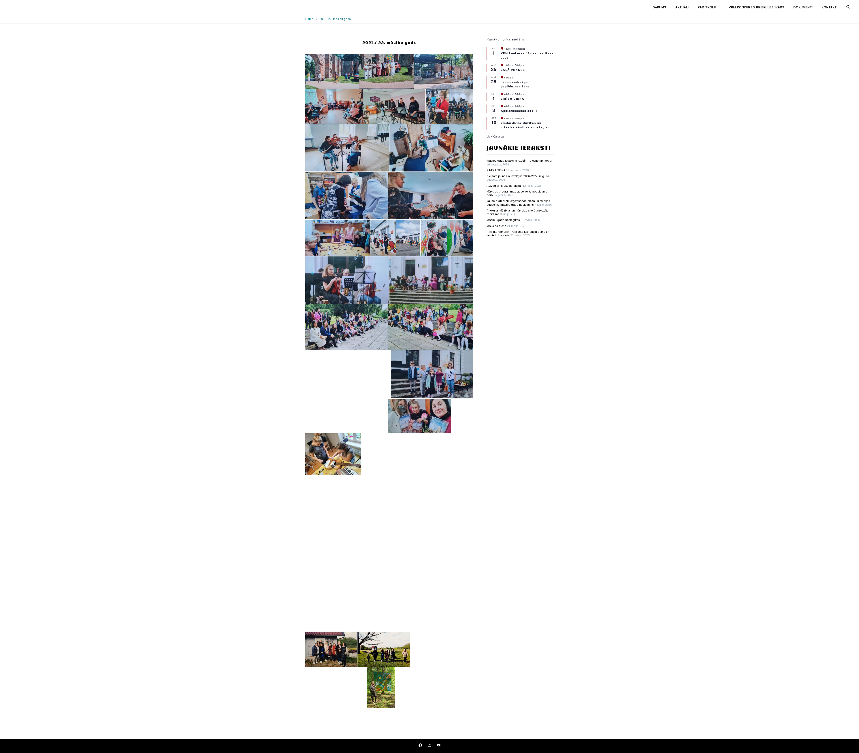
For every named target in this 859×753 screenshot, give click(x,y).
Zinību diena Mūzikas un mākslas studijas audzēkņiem (526, 125)
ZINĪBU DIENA (512, 99)
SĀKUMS (659, 7)
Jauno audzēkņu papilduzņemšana (515, 84)
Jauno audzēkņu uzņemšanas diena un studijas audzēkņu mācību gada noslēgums (518, 202)
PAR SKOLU (707, 7)
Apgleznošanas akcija (519, 111)
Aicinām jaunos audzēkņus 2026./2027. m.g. (516, 176)
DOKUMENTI (803, 7)
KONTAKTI (830, 7)
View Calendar (496, 136)
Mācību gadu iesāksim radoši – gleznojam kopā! (519, 160)
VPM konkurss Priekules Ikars (757, 7)
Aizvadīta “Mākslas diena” (504, 185)
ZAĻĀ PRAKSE (513, 70)
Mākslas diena (496, 226)
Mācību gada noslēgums (503, 220)
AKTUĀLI (682, 7)
